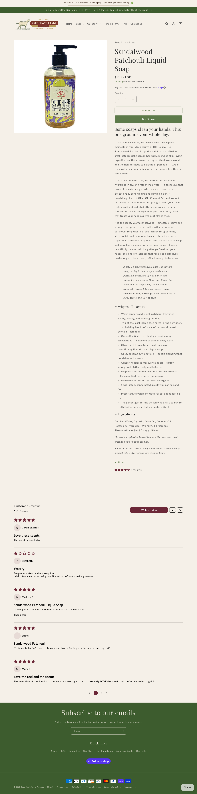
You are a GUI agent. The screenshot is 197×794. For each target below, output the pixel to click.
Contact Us (74, 751)
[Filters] (172, 510)
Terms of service (93, 787)
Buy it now (148, 119)
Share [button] (121, 462)
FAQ (63, 751)
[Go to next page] (107, 693)
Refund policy (77, 787)
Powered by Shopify (45, 787)
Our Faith (141, 751)
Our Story (88, 751)
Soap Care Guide (124, 751)
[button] (79, 24)
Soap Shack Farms (28, 787)
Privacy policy (63, 787)
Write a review (149, 509)
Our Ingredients (104, 751)
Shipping (119, 82)
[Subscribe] (122, 731)
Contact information (112, 787)
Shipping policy (130, 787)
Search (54, 751)
